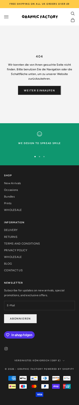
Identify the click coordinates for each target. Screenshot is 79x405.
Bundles (9, 196)
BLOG (8, 263)
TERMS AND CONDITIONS (22, 243)
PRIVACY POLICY (15, 250)
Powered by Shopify (59, 369)
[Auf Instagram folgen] (6, 349)
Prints (8, 203)
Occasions (11, 190)
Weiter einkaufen (39, 90)
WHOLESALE (13, 210)
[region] (39, 140)
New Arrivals (12, 183)
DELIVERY (11, 230)
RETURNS (10, 237)
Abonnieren (20, 318)
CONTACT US (13, 270)
